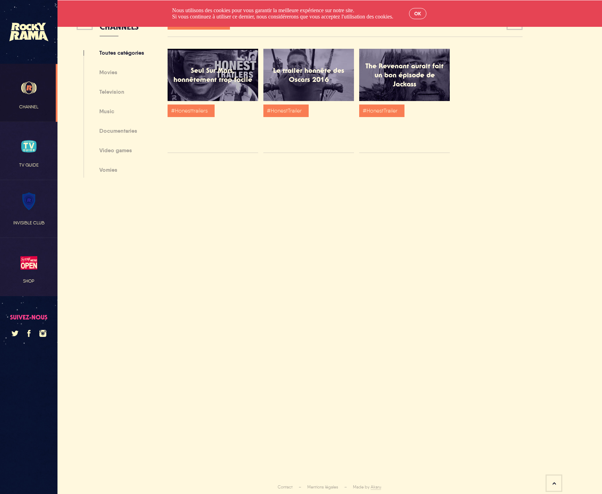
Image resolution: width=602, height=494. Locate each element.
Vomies (108, 170)
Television (111, 92)
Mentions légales (322, 487)
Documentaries (118, 131)
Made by (367, 487)
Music (106, 112)
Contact (285, 487)
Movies (108, 73)
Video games (115, 151)
